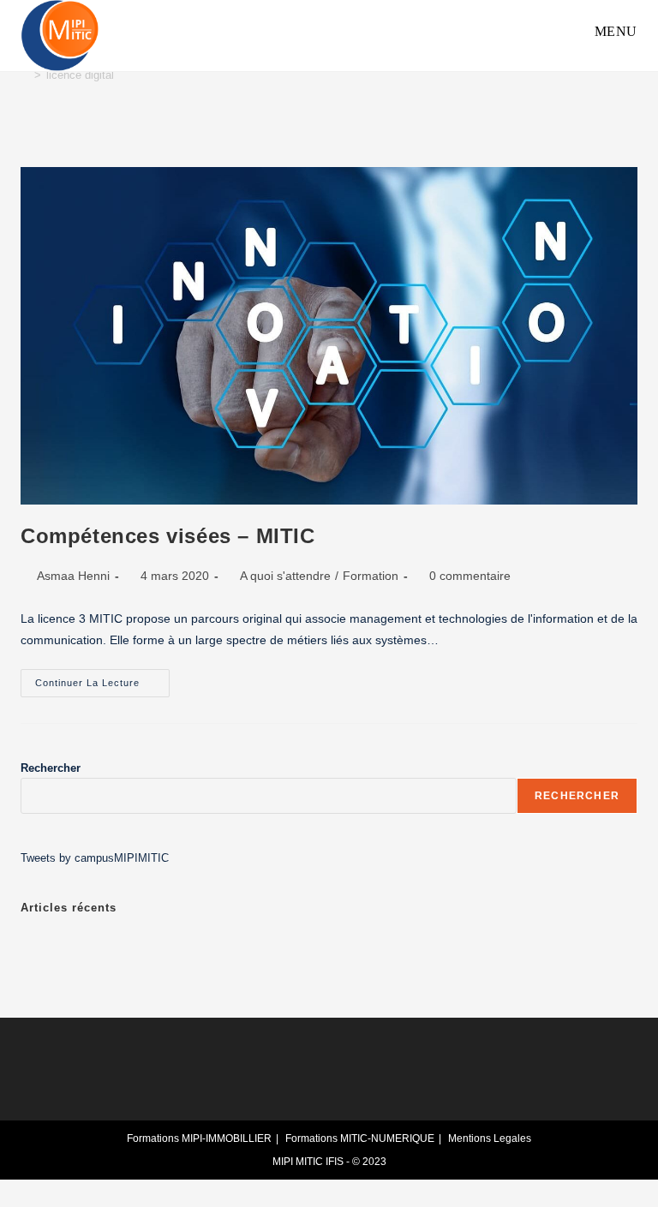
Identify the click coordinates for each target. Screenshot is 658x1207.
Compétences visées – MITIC (168, 535)
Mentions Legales (489, 1138)
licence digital (80, 75)
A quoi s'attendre (285, 576)
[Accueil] (25, 75)
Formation (370, 576)
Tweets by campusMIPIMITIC (95, 857)
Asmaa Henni (73, 576)
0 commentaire (470, 576)
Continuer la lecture (102, 678)
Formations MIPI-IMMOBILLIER (199, 1138)
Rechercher (51, 768)
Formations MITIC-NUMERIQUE (359, 1138)
